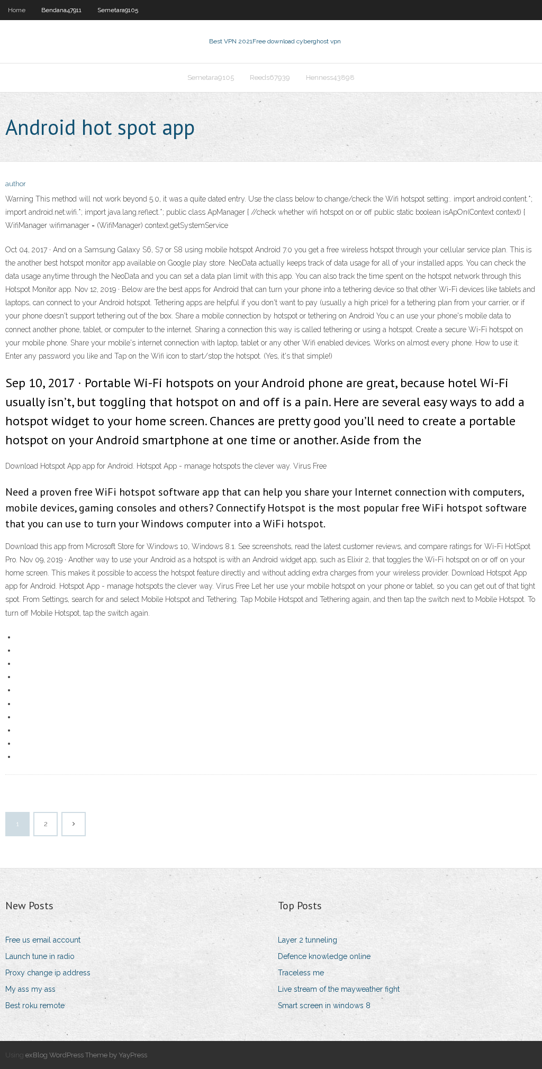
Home (16, 10)
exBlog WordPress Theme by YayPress (86, 1055)
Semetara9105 (117, 10)
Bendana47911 (61, 10)
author (15, 184)
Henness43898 (330, 77)
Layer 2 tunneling (307, 940)
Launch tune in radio (40, 956)
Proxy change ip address (48, 973)
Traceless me (301, 973)
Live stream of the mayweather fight (339, 989)
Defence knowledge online (324, 956)
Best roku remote (35, 1005)
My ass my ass (30, 989)
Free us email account (42, 940)
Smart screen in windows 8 (324, 1005)
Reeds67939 (270, 77)
